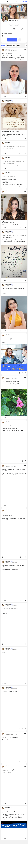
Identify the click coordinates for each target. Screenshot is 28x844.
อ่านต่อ (19, 136)
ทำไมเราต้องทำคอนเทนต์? (8, 222)
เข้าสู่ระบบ (24, 1)
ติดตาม (12, 40)
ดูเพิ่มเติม (22, 59)
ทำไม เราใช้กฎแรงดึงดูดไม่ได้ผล (10, 131)
